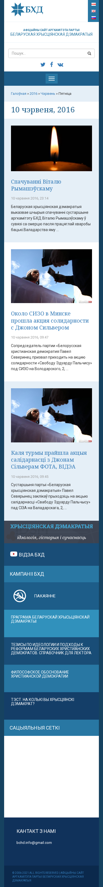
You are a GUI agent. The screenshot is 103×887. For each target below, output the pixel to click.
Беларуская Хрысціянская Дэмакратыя (51, 33)
